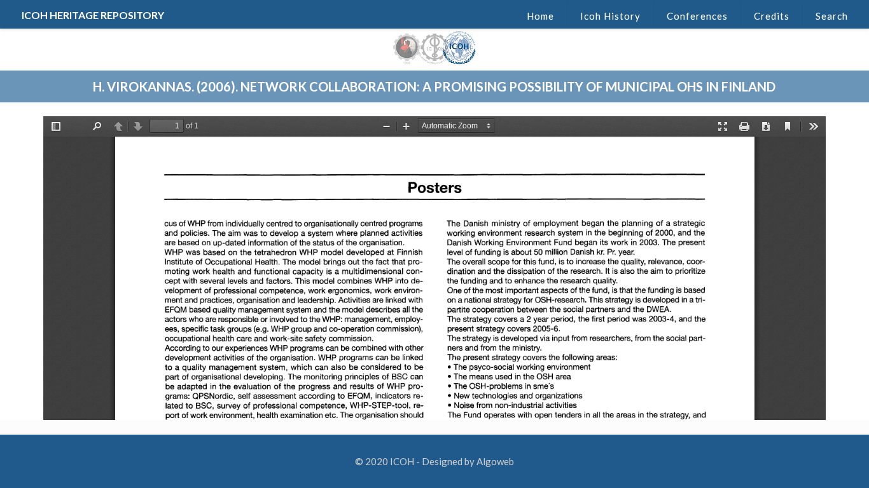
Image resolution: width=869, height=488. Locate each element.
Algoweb (495, 461)
